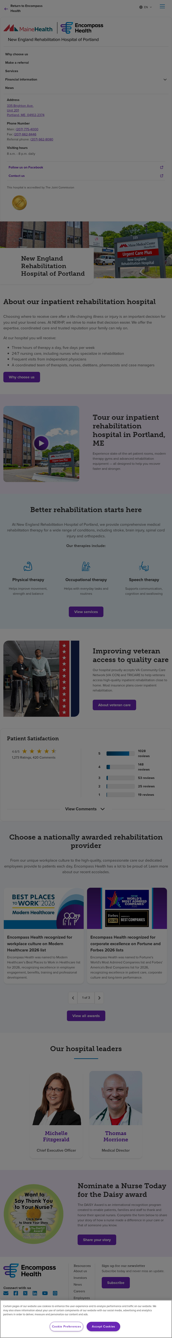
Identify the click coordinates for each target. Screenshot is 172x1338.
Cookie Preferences (66, 1326)
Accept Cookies (103, 1326)
